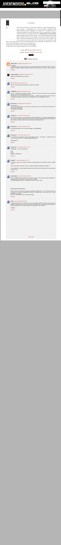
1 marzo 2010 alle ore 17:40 (22, 160)
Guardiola (32, 52)
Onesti (37, 52)
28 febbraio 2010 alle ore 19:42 (20, 83)
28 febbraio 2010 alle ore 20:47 (24, 91)
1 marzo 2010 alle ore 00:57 (23, 115)
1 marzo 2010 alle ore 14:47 (23, 135)
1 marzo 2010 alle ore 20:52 (20, 201)
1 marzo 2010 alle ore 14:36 (23, 126)
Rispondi (13, 70)
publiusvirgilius (15, 74)
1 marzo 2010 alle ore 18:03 (24, 176)
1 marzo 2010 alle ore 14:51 (23, 147)
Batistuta (27, 52)
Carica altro (31, 236)
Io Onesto (31, 23)
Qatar (40, 52)
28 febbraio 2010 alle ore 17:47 (24, 63)
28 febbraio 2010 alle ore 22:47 (24, 103)
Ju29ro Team (14, 63)
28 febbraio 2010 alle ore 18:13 (26, 74)
